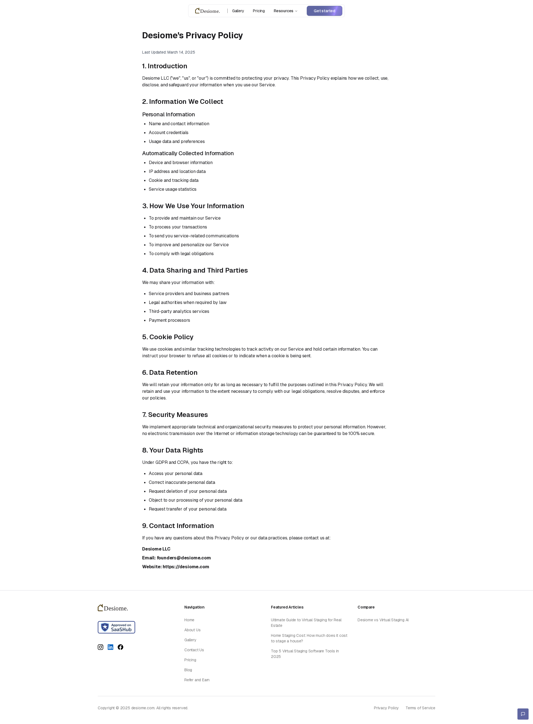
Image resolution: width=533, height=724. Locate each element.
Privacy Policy (386, 707)
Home (189, 619)
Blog (188, 669)
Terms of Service (420, 707)
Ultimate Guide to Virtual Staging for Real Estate (306, 622)
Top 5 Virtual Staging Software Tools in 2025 (305, 653)
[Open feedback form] (523, 714)
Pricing (259, 10)
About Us (192, 629)
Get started (324, 10)
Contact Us (194, 649)
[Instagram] (100, 648)
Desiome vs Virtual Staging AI (383, 619)
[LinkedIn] (110, 648)
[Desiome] (209, 10)
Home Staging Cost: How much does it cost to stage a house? (309, 638)
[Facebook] (120, 648)
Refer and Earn (197, 679)
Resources (283, 10)
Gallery (238, 10)
